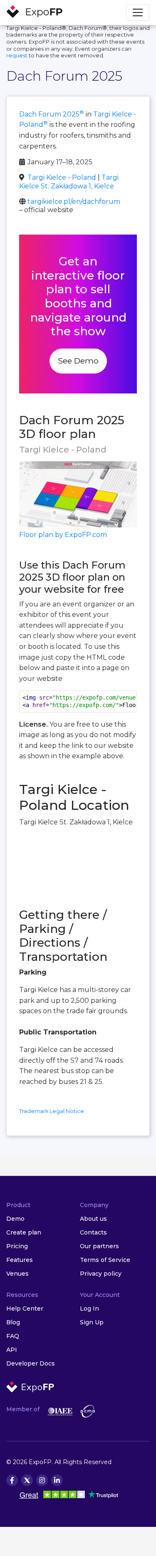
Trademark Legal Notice (51, 1111)
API (11, 1349)
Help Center (24, 1308)
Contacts (93, 1232)
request (16, 55)
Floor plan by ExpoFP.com (63, 535)
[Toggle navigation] (137, 12)
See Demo (78, 361)
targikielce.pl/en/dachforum (73, 201)
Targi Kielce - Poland (61, 177)
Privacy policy (100, 1273)
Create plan (23, 1232)
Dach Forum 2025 (51, 114)
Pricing (17, 1246)
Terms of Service (105, 1260)
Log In (89, 1308)
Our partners (99, 1246)
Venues (17, 1273)
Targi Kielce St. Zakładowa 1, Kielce (69, 181)
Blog (13, 1322)
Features (19, 1260)
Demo (15, 1218)
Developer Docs (30, 1363)
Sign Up (92, 1322)
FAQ (12, 1336)
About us (93, 1218)
